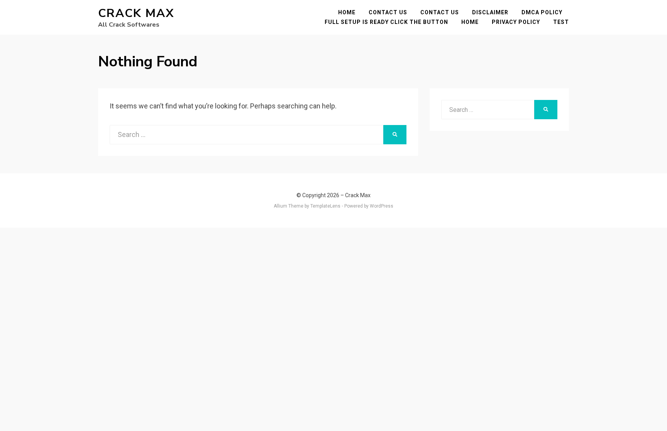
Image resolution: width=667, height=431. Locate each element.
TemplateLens (325, 206)
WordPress (381, 206)
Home (347, 12)
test (561, 22)
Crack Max (136, 13)
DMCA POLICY (541, 12)
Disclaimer (490, 12)
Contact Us (388, 12)
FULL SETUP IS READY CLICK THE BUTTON (386, 22)
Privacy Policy (516, 22)
